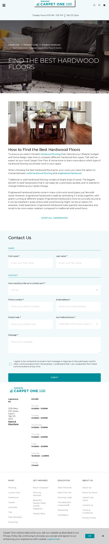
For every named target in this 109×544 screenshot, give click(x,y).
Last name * (61, 256)
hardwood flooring (51, 154)
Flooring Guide (31, 45)
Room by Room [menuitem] (89, 492)
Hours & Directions (13, 422)
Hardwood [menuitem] (13, 497)
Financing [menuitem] (13, 522)
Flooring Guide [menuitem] (65, 497)
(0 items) (104, 5)
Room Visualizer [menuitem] (41, 487)
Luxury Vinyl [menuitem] (14, 492)
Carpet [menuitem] (11, 502)
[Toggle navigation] (4, 5)
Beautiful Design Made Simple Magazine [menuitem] (39, 504)
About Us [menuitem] (86, 487)
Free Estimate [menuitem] (15, 517)
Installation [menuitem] (63, 515)
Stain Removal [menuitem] (65, 487)
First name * (14, 256)
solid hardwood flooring (39, 173)
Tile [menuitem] (10, 512)
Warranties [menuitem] (63, 510)
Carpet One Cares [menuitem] (88, 498)
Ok (89, 536)
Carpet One (13, 45)
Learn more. (53, 539)
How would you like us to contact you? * (26, 283)
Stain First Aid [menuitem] (64, 492)
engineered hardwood (69, 173)
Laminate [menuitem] (12, 507)
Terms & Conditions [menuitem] (87, 511)
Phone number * (16, 300)
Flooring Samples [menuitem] (37, 494)
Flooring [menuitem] (12, 487)
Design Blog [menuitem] (39, 513)
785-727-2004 (72, 15)
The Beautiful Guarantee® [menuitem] (64, 503)
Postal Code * (14, 317)
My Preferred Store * (65, 317)
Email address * (63, 300)
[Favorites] (99, 5)
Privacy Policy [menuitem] (89, 518)
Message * (13, 335)
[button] (94, 5)
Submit (54, 377)
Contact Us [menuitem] (87, 505)
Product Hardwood (51, 45)
